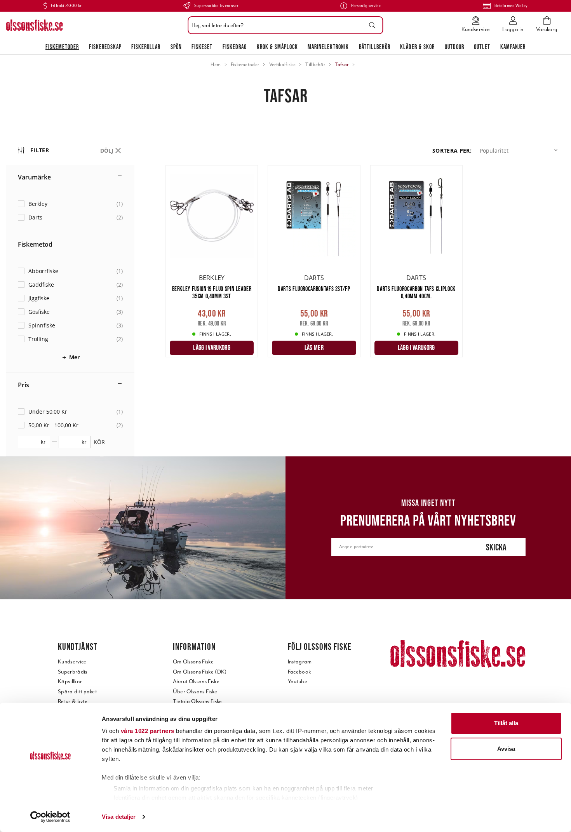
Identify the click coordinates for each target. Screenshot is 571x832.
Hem (216, 64)
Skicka (496, 547)
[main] (365, 265)
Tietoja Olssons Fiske (197, 701)
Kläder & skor (417, 46)
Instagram (300, 661)
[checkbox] (70, 204)
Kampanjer (513, 46)
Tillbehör (315, 64)
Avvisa (506, 748)
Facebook (299, 671)
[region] (85, 296)
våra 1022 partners (147, 731)
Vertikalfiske (282, 64)
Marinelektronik (328, 46)
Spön (176, 46)
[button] (520, 150)
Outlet (482, 46)
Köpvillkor (70, 681)
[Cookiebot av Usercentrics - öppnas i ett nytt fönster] (50, 817)
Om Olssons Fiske (193, 661)
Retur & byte (72, 701)
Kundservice (72, 661)
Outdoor (454, 46)
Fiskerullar (145, 46)
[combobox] (283, 25)
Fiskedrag (235, 46)
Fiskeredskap (105, 46)
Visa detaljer (119, 816)
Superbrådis (72, 671)
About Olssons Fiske (196, 681)
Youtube (297, 681)
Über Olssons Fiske (195, 691)
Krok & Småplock (277, 46)
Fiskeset (201, 46)
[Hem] (34, 25)
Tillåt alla (506, 723)
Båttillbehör (374, 46)
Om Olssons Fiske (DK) (200, 671)
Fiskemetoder (62, 46)
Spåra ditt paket (77, 691)
